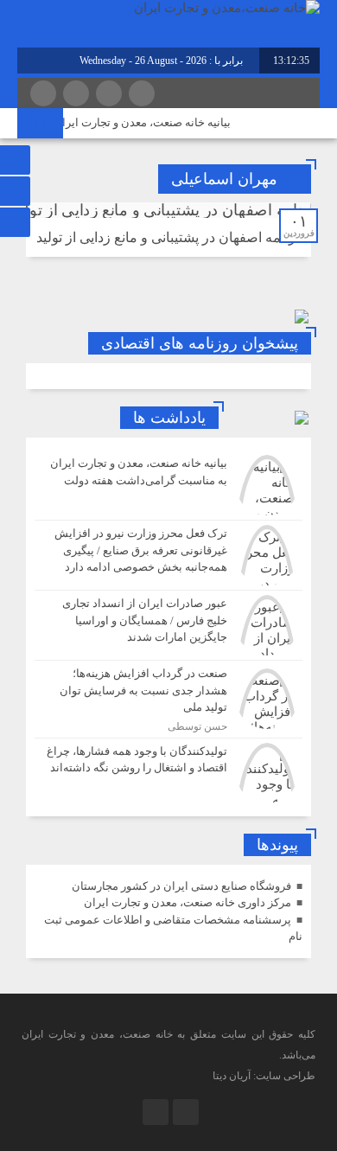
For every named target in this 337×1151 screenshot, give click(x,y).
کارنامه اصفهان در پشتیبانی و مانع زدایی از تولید (171, 237)
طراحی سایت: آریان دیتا (264, 1076)
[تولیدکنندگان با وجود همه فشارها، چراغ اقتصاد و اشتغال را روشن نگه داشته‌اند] (168, 771)
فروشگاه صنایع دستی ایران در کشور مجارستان (181, 885)
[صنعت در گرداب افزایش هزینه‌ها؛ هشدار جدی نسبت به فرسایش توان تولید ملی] (168, 699)
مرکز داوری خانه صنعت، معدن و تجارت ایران (187, 902)
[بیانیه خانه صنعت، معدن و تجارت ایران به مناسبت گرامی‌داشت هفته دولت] (168, 485)
